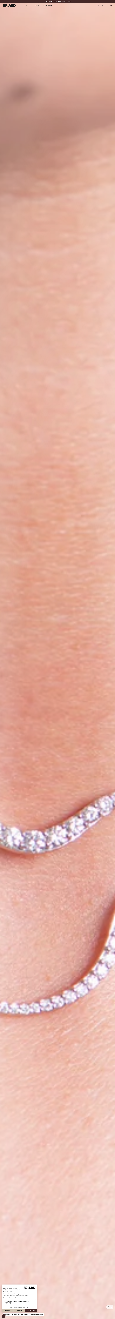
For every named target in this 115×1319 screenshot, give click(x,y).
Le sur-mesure (47, 5)
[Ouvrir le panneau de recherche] (99, 5)
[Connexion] (107, 5)
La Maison (36, 5)
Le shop (26, 5)
